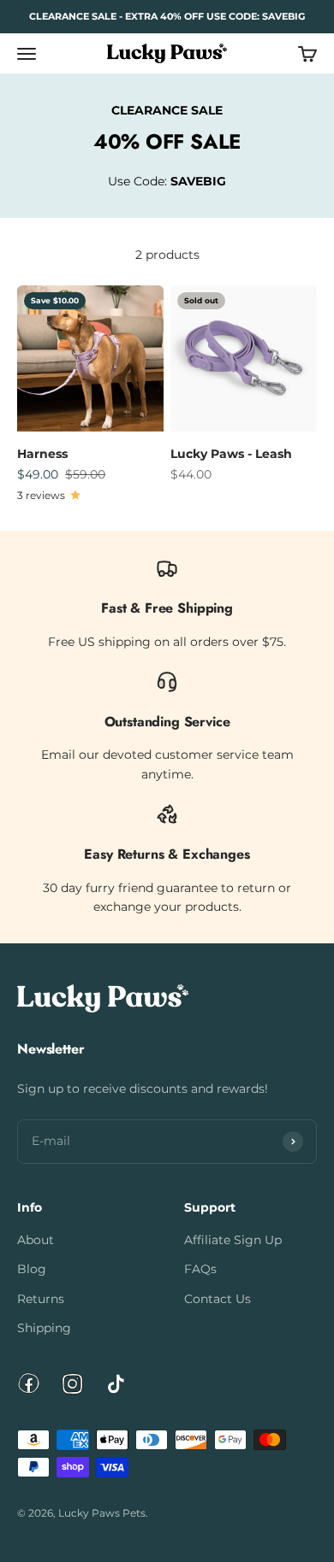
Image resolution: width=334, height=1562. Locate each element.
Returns (40, 1299)
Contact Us (217, 1299)
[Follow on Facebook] (28, 1383)
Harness (42, 453)
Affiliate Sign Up (233, 1240)
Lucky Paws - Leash (231, 453)
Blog (31, 1269)
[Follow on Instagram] (72, 1383)
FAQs (200, 1269)
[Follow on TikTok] (116, 1383)
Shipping (44, 1328)
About (35, 1240)
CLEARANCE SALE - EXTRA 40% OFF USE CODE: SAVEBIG (167, 16)
